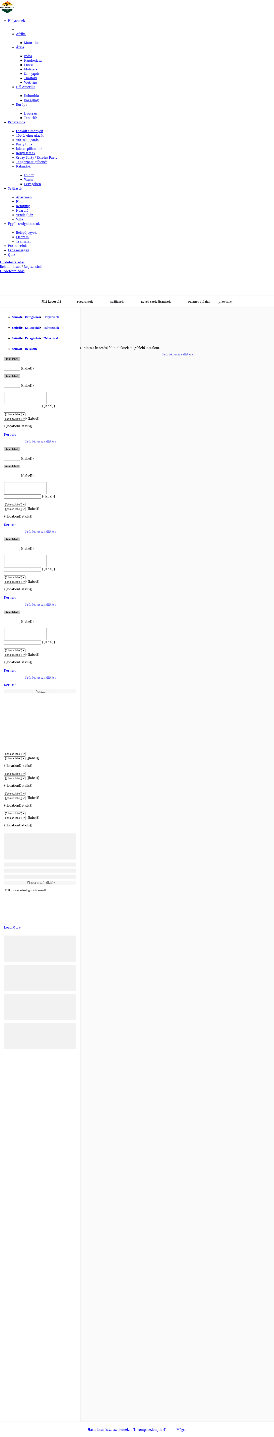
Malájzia (30, 69)
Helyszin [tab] (31, 349)
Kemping (23, 206)
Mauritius (31, 43)
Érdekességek (18, 250)
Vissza (41, 691)
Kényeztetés (25, 153)
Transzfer (23, 241)
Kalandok (23, 166)
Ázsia (20, 47)
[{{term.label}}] (12, 359)
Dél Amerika (25, 87)
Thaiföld (30, 78)
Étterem (22, 237)
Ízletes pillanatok (29, 148)
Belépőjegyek (26, 232)
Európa (21, 104)
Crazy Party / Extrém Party (36, 157)
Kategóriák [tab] (33, 317)
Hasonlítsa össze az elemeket (127, 1429)
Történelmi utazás (30, 135)
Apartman (24, 197)
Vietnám (30, 82)
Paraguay (31, 100)
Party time (24, 144)
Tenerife (30, 118)
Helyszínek (16, 20)
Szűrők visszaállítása (40, 441)
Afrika (21, 34)
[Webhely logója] (7, 13)
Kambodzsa (33, 60)
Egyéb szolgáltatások (24, 223)
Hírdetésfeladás (12, 262)
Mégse (181, 1429)
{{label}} (27, 368)
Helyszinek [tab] (51, 328)
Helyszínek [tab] (51, 317)
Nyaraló (22, 210)
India (28, 56)
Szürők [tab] (17, 349)
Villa (19, 219)
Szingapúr (32, 73)
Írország (30, 113)
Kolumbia (31, 95)
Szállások (15, 188)
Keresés (10, 434)
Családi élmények (29, 131)
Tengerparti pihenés (31, 162)
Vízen (28, 179)
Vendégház (24, 215)
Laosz (28, 65)
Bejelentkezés (11, 266)
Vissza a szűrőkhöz (41, 883)
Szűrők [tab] (17, 317)
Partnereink (17, 246)
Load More (12, 927)
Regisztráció (33, 266)
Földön (29, 175)
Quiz (11, 254)
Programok (16, 122)
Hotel (20, 201)
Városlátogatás (27, 140)
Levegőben (32, 184)
